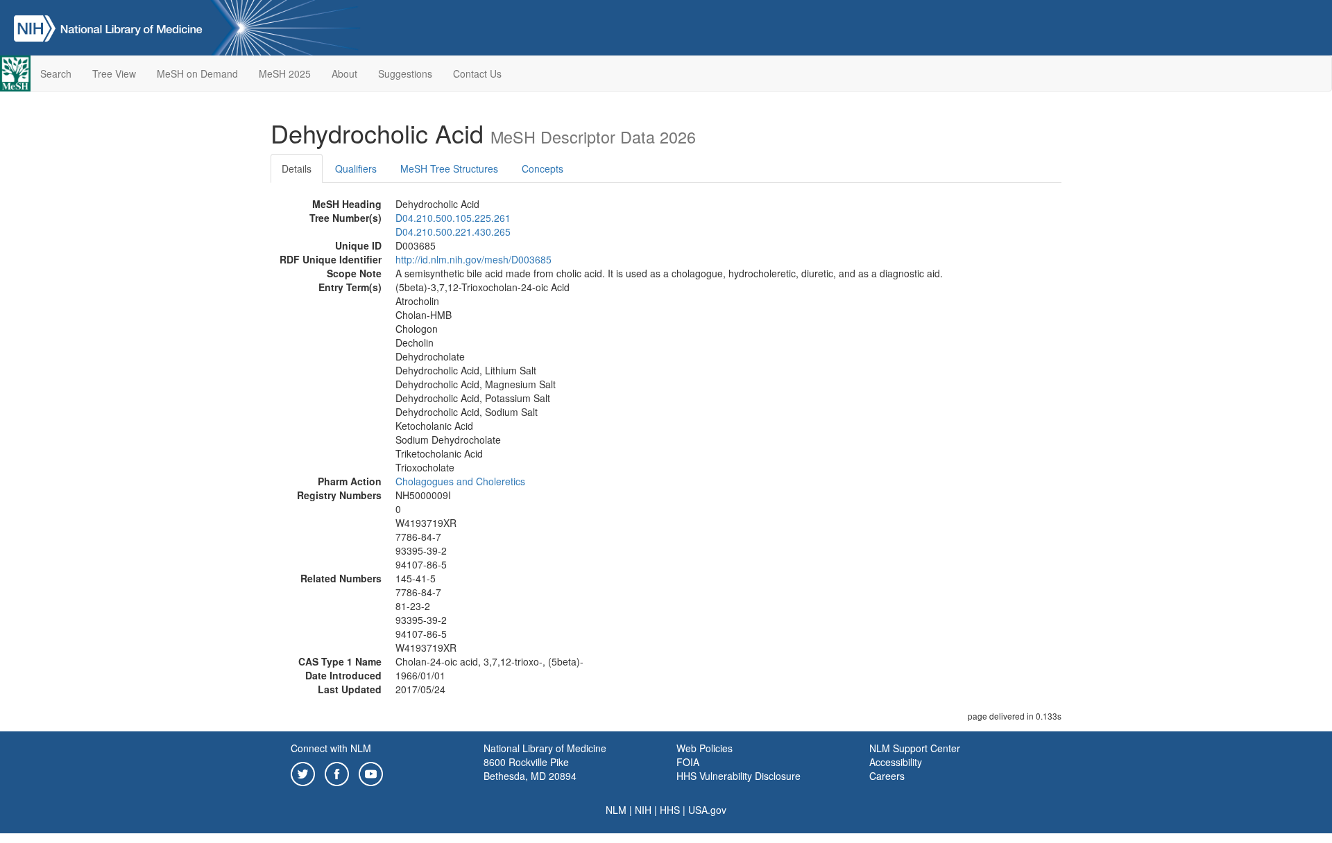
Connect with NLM (331, 748)
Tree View (114, 73)
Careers (887, 776)
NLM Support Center (914, 748)
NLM (616, 810)
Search (55, 73)
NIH (643, 810)
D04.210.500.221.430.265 (453, 231)
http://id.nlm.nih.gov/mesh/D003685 (473, 259)
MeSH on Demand (197, 73)
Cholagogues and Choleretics (460, 481)
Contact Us (477, 73)
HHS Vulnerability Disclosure (738, 776)
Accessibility (895, 762)
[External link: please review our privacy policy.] (303, 772)
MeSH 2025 (285, 73)
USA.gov (707, 810)
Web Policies (704, 748)
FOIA (687, 762)
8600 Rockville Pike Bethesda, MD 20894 (530, 769)
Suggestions (405, 73)
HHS (670, 810)
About (344, 73)
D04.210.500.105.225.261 (453, 218)
